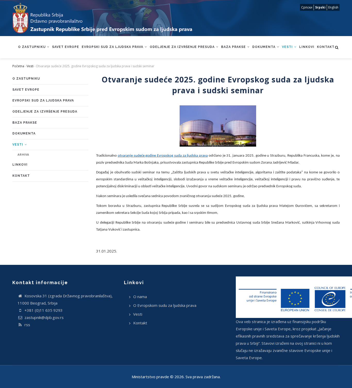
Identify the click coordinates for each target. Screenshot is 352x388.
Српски (306, 7)
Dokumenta (264, 47)
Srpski (320, 7)
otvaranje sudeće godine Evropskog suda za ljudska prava (163, 156)
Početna (18, 66)
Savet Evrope (65, 47)
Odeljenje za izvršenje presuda (183, 47)
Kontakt (325, 47)
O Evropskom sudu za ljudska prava (164, 305)
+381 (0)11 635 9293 (43, 310)
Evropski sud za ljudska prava (113, 47)
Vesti (288, 47)
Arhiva (23, 154)
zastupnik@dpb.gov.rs (43, 317)
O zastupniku (32, 47)
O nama (140, 296)
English (333, 7)
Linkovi (306, 47)
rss (26, 324)
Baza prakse (234, 47)
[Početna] (107, 18)
